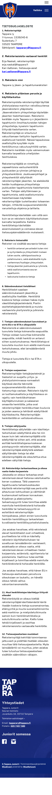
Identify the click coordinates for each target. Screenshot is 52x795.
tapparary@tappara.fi (28, 47)
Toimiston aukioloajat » (13, 718)
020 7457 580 (18, 726)
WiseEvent (7, 767)
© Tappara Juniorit (10, 764)
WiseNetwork (29, 767)
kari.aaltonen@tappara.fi (16, 71)
